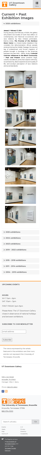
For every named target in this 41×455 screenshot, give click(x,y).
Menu (38, 4)
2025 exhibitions (12, 232)
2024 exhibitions (13, 238)
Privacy (22, 429)
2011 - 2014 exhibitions (15, 266)
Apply (3, 429)
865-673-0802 (12, 387)
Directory (23, 431)
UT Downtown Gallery (16, 4)
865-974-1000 (7, 411)
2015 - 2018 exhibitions (15, 260)
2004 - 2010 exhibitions (16, 272)
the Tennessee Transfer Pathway (10, 448)
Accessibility (24, 434)
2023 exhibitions (12, 244)
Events (4, 427)
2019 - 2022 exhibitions (15, 250)
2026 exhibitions (12, 24)
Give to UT (5, 434)
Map (3, 431)
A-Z (21, 427)
